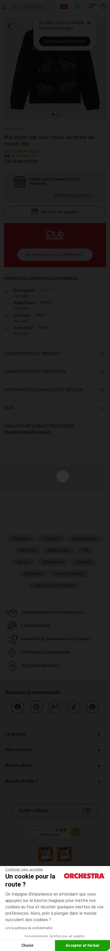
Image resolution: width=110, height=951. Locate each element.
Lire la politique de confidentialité (28, 928)
